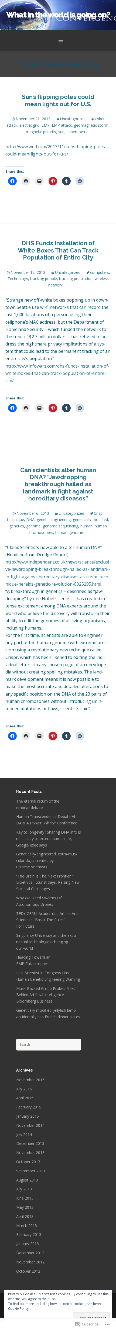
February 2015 (28, 1107)
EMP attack (62, 125)
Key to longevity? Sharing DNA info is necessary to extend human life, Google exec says (48, 839)
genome (33, 525)
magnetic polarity (41, 131)
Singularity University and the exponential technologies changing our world (46, 942)
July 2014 (24, 1134)
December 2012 (30, 1252)
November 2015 (30, 1079)
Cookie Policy (18, 1308)
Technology (18, 278)
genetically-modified (90, 519)
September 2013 (30, 1170)
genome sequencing (60, 525)
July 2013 (24, 1188)
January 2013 (27, 1243)
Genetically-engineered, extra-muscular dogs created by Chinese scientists (46, 860)
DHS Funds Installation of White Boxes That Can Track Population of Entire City (58, 250)
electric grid (29, 125)
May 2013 (24, 1207)
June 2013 (24, 1198)
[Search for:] (48, 1044)
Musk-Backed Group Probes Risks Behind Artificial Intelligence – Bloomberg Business (45, 995)
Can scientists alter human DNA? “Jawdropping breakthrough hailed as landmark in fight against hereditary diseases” (58, 484)
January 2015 (27, 1116)
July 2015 (24, 1088)
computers (99, 272)
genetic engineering (54, 519)
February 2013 (28, 1234)
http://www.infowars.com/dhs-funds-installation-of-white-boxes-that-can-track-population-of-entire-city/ (57, 373)
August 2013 (27, 1180)
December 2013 (30, 1143)
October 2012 (28, 1271)
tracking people (43, 278)
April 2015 (24, 1097)
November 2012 (30, 1262)
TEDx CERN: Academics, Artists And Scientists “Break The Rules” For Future (47, 920)
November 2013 (30, 1152)
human (86, 525)
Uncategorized (73, 118)
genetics (16, 525)
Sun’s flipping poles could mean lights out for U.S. (58, 100)
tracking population (76, 278)
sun (61, 131)
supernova (76, 131)
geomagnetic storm (91, 125)
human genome (69, 532)
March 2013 (26, 1225)
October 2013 (28, 1161)
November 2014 (30, 1125)
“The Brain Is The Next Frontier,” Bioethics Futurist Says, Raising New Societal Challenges (48, 882)
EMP (46, 125)
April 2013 (24, 1216)
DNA (30, 519)
